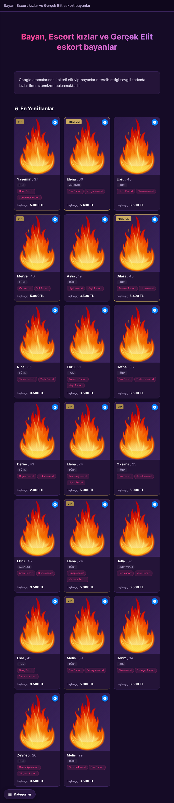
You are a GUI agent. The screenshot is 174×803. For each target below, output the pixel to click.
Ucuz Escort (26, 191)
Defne (125, 367)
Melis (75, 658)
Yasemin (27, 179)
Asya (74, 276)
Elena (75, 179)
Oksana (126, 464)
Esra (24, 658)
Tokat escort (46, 476)
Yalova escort (146, 191)
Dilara (125, 276)
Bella (124, 561)
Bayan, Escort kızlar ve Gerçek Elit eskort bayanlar (47, 5)
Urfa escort (147, 288)
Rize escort (125, 670)
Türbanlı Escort (28, 773)
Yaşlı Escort (95, 288)
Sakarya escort (95, 670)
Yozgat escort (95, 191)
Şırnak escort (144, 476)
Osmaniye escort (29, 767)
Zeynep (26, 755)
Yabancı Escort (77, 579)
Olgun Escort (26, 476)
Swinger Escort (146, 670)
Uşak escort (76, 288)
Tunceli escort (27, 379)
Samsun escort (27, 676)
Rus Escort (75, 191)
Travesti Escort (78, 379)
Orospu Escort (77, 767)
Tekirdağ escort (78, 476)
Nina (24, 367)
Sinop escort (76, 573)
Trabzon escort (145, 379)
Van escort (25, 288)
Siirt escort (125, 573)
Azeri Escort (26, 573)
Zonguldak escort (29, 197)
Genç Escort (26, 670)
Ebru (124, 179)
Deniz (125, 658)
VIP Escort (42, 288)
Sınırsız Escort (127, 288)
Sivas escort (45, 573)
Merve (26, 276)
